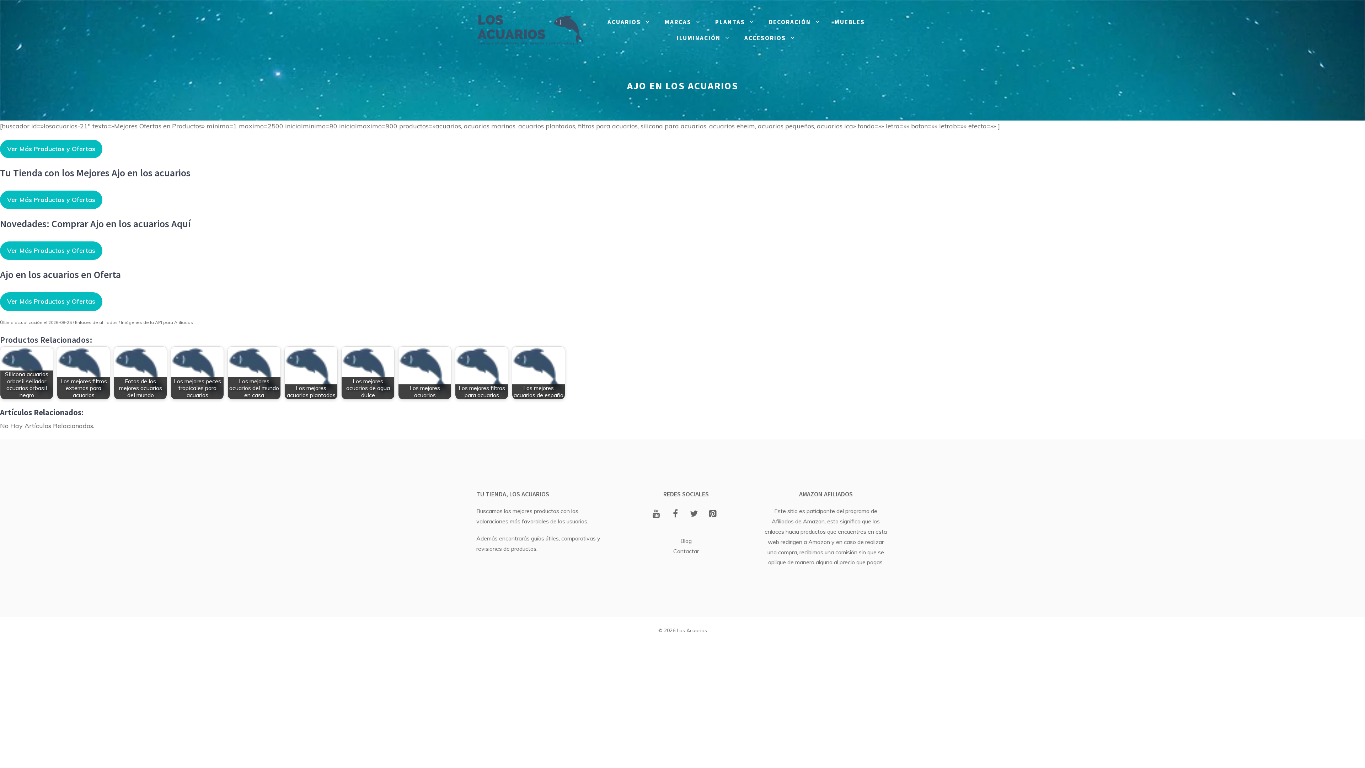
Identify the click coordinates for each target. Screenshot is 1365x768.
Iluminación (699, 38)
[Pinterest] (713, 514)
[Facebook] (675, 514)
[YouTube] (656, 514)
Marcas (678, 22)
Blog (686, 540)
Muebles (850, 22)
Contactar (686, 551)
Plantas (730, 22)
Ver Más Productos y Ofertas (51, 149)
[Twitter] (694, 514)
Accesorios (765, 38)
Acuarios (624, 22)
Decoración (790, 22)
